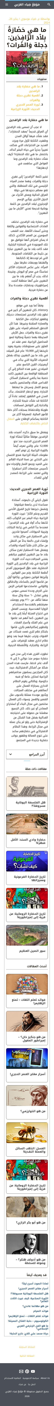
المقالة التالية (27, 1356)
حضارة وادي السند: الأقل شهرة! (28, 841)
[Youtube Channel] (33, 1371)
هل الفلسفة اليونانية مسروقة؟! (30, 804)
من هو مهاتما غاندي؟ (35, 1306)
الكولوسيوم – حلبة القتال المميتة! (28, 1321)
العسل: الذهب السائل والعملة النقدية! (30, 1150)
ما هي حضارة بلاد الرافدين (28, 89)
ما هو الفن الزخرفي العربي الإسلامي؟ (32, 1327)
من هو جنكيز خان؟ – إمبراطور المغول (31, 1038)
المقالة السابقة (27, 1347)
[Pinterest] (27, 1371)
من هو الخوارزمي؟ (32, 1111)
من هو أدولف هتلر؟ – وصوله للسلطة (30, 1261)
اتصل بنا (31, 1384)
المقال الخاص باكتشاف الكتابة (27, 421)
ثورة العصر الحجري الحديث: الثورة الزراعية (25, 107)
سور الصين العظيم (32, 951)
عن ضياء (22, 1384)
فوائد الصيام (40, 1311)
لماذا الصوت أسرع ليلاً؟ (35, 1283)
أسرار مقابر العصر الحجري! (27, 1074)
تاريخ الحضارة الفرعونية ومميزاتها (29, 878)
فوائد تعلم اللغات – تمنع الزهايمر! (28, 1001)
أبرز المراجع (37, 754)
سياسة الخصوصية (31, 1378)
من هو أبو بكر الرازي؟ (30, 1222)
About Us (45, 1378)
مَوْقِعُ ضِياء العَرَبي (27, 4)
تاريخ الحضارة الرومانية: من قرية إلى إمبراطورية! (27, 915)
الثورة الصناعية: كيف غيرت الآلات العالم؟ (29, 1300)
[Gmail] (21, 1371)
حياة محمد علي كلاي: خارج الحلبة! (29, 1333)
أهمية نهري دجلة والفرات (28, 98)
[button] (27, 754)
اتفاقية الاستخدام (12, 1378)
